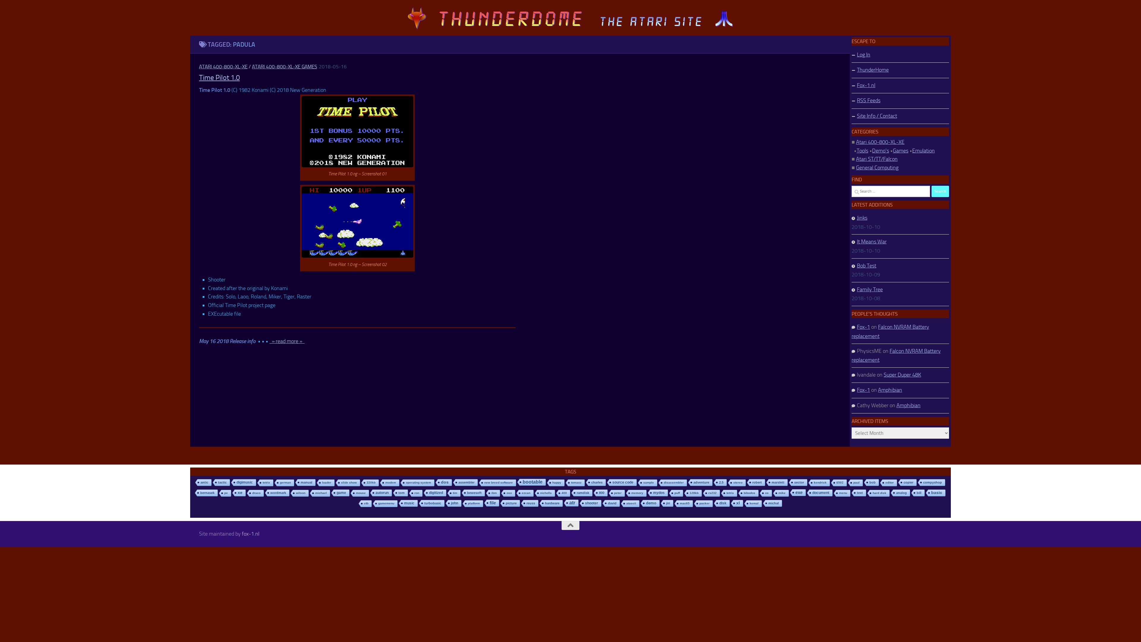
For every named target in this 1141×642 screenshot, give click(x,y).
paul (856, 482)
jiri (668, 503)
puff (677, 493)
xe (240, 492)
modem (390, 482)
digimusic (245, 482)
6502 (840, 482)
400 (564, 493)
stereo (738, 482)
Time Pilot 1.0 (219, 77)
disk (722, 503)
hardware (552, 503)
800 (601, 493)
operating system (418, 482)
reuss (531, 503)
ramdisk (583, 493)
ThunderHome (873, 70)
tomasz (576, 482)
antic (204, 482)
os (767, 493)
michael (321, 493)
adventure (701, 482)
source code (622, 482)
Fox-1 (863, 327)
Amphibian (890, 390)
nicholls (546, 493)
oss (509, 493)
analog (901, 493)
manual (306, 482)
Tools (862, 150)
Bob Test (866, 265)
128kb (694, 493)
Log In (863, 54)
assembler (466, 482)
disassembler (674, 482)
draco (256, 493)
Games (900, 150)
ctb (366, 503)
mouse (361, 493)
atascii (631, 503)
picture (511, 503)
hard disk (879, 493)
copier (908, 482)
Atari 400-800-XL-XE (223, 67)
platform (474, 503)
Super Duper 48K (902, 375)
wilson (300, 493)
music (409, 503)
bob (872, 482)
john (454, 503)
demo (651, 503)
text (860, 493)
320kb (371, 482)
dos (445, 482)
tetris (730, 493)
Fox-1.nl (866, 85)
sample (648, 482)
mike (782, 493)
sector (799, 482)
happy (556, 482)
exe (799, 492)
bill (919, 493)
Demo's (880, 150)
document (820, 493)
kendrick (820, 482)
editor (889, 482)
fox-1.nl (250, 534)
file (493, 502)
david (612, 503)
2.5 (721, 482)
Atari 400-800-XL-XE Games (284, 67)
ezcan (526, 493)
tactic (222, 482)
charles (597, 482)
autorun (382, 493)
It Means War (872, 241)
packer (704, 503)
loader (326, 482)
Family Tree (870, 289)
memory (637, 493)
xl (738, 503)
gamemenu (386, 503)
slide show (349, 482)
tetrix (266, 482)
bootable (533, 481)
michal (773, 503)
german (285, 482)
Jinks (862, 218)
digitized (436, 493)
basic (936, 492)
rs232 (712, 493)
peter (618, 493)
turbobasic (432, 503)
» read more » (287, 341)
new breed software (498, 482)
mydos (659, 493)
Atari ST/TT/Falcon (877, 159)
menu (843, 493)
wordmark (278, 493)
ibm (494, 493)
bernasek (207, 493)
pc (226, 493)
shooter (591, 503)
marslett (778, 482)
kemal (754, 503)
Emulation (923, 150)
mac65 (685, 503)
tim (455, 493)
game (341, 493)
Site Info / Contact (877, 116)
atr (572, 502)
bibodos (749, 493)
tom (401, 493)
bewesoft (474, 493)
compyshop (932, 482)
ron (417, 493)
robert (757, 482)
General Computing (877, 167)
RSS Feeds (868, 100)
